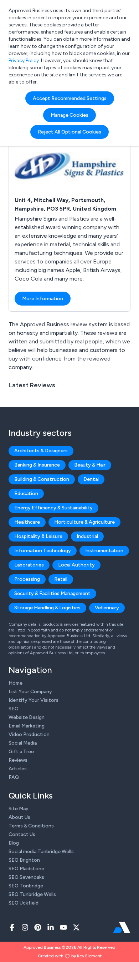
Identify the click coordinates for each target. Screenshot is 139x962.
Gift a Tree (21, 752)
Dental (91, 479)
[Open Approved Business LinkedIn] (50, 927)
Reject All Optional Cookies (69, 132)
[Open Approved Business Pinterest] (37, 927)
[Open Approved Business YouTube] (63, 927)
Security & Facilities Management (52, 593)
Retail (60, 579)
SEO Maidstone (26, 869)
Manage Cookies (69, 115)
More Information (42, 299)
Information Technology (42, 551)
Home (15, 683)
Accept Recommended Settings (70, 98)
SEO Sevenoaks (26, 877)
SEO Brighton (24, 860)
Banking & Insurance (37, 465)
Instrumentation (104, 551)
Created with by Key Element (70, 955)
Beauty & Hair (89, 465)
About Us (19, 817)
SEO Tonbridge (26, 886)
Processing (27, 579)
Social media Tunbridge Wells (41, 851)
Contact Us (22, 834)
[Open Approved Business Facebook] (12, 927)
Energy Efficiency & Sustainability (53, 508)
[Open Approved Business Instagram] (25, 927)
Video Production (29, 734)
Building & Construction (41, 479)
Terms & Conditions (31, 826)
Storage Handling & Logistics (47, 608)
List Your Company (30, 692)
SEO (14, 709)
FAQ (14, 777)
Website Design (27, 717)
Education (26, 493)
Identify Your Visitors (33, 700)
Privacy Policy (24, 60)
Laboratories (29, 565)
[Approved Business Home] (121, 927)
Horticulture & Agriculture (84, 522)
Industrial (87, 536)
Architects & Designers (41, 451)
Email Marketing (27, 726)
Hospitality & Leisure (38, 536)
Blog (14, 843)
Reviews (18, 760)
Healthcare (27, 522)
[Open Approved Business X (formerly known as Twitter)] (76, 927)
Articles (18, 769)
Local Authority (76, 565)
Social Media (23, 743)
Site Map (19, 809)
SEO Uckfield (23, 903)
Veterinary (107, 608)
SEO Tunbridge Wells (32, 894)
